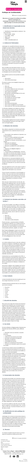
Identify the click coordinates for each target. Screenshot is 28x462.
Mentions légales (4, 446)
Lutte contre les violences (6, 445)
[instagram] (18, 457)
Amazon (6, 288)
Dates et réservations (15, 9)
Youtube (6, 297)
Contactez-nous (4, 439)
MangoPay (7, 287)
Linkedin (6, 294)
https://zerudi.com (15, 280)
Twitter (6, 293)
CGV (2, 448)
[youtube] (14, 457)
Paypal (6, 295)
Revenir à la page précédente (19, 15)
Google (6, 291)
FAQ (2, 449)
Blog (2, 442)
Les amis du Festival (5, 441)
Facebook (7, 290)
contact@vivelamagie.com (17, 453)
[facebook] (10, 457)
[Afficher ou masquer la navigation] (26, 1)
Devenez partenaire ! (5, 443)
